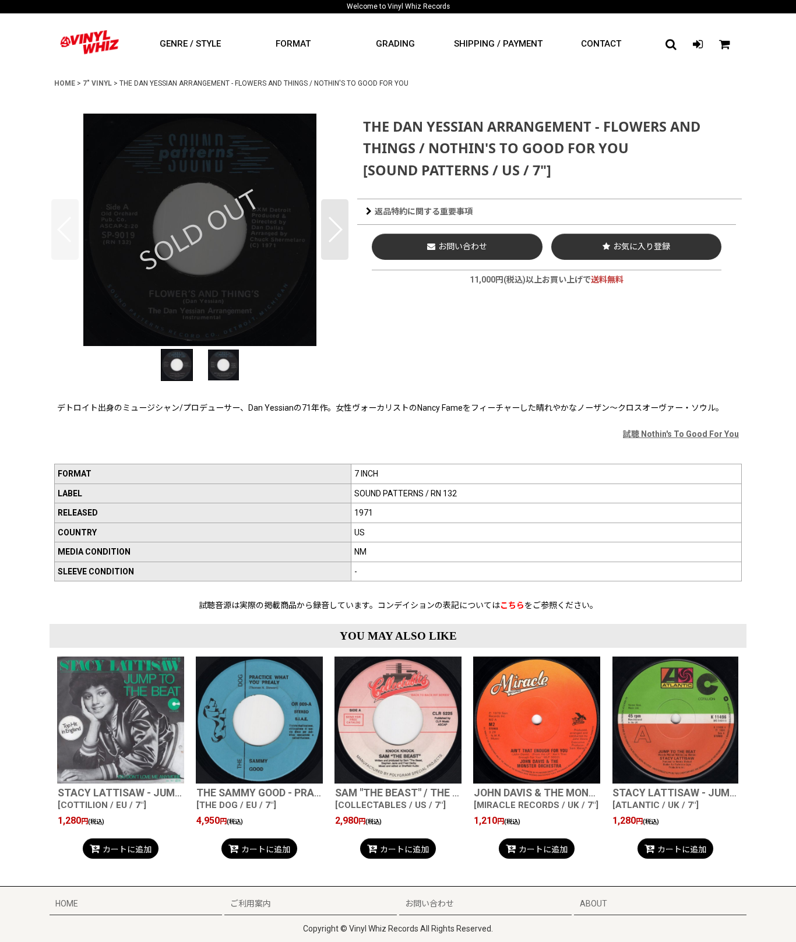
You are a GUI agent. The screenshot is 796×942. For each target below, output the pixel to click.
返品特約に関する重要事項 (424, 211)
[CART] (724, 44)
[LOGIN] (697, 44)
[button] (670, 44)
